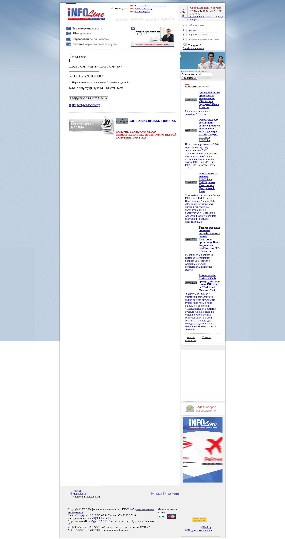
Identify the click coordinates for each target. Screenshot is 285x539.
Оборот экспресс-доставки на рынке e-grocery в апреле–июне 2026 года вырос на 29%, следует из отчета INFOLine (209, 130)
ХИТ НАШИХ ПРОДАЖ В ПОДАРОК (153, 120)
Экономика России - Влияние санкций (150, 6)
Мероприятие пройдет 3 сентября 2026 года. (198, 112)
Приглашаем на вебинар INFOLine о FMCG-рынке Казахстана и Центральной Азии (208, 182)
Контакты (173, 493)
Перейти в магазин (193, 48)
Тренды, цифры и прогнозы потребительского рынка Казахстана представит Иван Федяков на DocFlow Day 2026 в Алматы (209, 239)
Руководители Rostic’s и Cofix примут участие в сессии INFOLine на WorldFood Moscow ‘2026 (209, 282)
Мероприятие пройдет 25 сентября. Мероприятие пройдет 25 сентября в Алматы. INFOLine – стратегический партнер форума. (199, 262)
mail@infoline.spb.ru (201, 16)
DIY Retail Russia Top (143, 9)
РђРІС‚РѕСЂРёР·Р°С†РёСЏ (84, 105)
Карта (159, 493)
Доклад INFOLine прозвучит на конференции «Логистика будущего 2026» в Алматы (209, 100)
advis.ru (191, 337)
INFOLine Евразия (142, 12)
